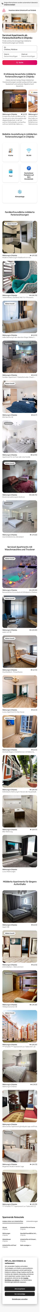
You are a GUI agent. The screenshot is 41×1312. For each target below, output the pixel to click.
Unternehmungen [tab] (32, 1221)
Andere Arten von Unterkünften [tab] (12, 1221)
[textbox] (11, 56)
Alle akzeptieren (20, 1289)
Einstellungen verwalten (20, 1299)
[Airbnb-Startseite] (3, 10)
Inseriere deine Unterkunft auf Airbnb (22, 10)
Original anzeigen (9, 4)
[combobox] (20, 49)
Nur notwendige (20, 1294)
